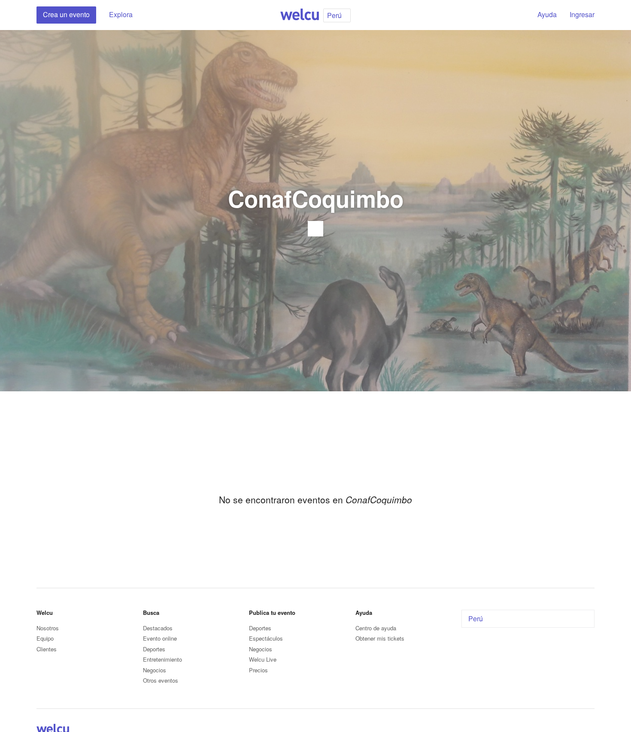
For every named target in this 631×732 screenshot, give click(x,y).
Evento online (160, 638)
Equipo (45, 638)
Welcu (299, 15)
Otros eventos (160, 680)
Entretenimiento (162, 659)
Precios (258, 670)
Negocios (154, 670)
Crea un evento (66, 14)
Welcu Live (262, 659)
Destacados (158, 628)
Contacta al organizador (315, 228)
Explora (121, 14)
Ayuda (547, 14)
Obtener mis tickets (379, 638)
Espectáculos (266, 638)
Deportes (154, 649)
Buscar (516, 15)
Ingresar (582, 14)
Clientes (46, 649)
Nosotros (47, 628)
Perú (475, 618)
